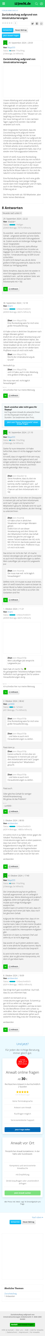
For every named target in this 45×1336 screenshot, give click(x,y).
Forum (4, 10)
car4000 (10, 704)
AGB (26, 1330)
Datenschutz (12, 1332)
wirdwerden (12, 823)
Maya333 (11, 48)
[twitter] (32, 23)
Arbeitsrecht (13, 10)
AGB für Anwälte (36, 1330)
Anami (10, 306)
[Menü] (3, 3)
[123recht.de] (22, 3)
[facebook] (37, 23)
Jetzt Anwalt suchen (22, 1193)
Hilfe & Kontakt (8, 1330)
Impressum (23, 1332)
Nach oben (37, 1217)
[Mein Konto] (41, 4)
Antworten (7, 30)
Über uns (19, 1330)
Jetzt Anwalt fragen (11, 36)
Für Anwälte (35, 1332)
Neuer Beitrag (21, 30)
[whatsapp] (41, 23)
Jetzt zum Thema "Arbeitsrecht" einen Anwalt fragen (22, 423)
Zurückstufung (10, 1294)
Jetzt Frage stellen (22, 1129)
